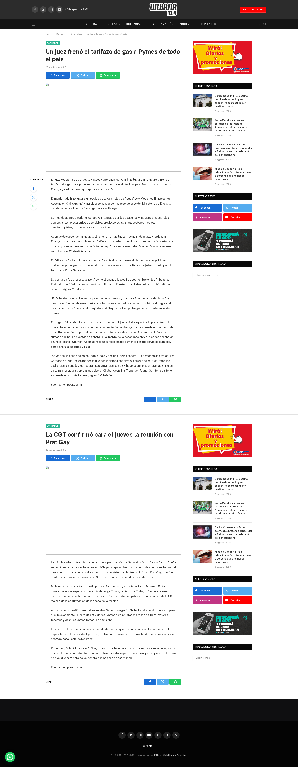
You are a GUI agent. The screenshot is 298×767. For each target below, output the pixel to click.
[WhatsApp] (33, 206)
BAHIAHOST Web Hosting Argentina (168, 755)
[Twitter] (33, 197)
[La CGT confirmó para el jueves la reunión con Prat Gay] (113, 510)
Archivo (185, 24)
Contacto (208, 24)
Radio (97, 24)
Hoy (84, 24)
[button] (10, 757)
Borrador (53, 43)
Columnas (134, 24)
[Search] (264, 24)
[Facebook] (33, 188)
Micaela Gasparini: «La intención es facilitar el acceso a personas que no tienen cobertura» (233, 174)
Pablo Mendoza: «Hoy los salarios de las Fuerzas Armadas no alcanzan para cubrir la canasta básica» (231, 125)
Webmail (149, 746)
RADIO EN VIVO (253, 9)
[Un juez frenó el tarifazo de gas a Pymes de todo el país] (113, 127)
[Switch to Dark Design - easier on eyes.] (259, 24)
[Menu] (34, 24)
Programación (162, 24)
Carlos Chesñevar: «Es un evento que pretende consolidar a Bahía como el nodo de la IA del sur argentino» (233, 149)
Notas (112, 24)
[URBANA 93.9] (167, 9)
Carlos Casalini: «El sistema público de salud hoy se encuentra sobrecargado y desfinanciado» (231, 101)
